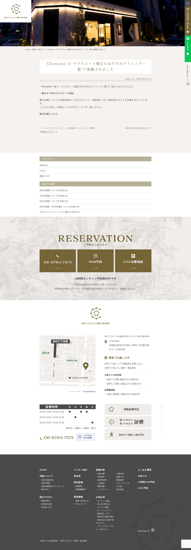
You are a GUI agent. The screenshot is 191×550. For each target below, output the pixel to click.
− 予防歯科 (100, 477)
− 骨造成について (103, 513)
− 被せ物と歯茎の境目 (105, 516)
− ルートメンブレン (104, 510)
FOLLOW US (143, 531)
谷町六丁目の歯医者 (49, 540)
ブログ (43, 170)
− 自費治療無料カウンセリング (52, 486)
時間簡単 (188, 20)
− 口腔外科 (119, 473)
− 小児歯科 (100, 483)
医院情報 (78, 497)
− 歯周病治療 (101, 480)
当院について (46, 476)
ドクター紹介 (81, 470)
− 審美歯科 (119, 480)
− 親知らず (119, 477)
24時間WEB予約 (146, 482)
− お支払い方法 (46, 507)
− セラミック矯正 (103, 501)
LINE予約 (143, 488)
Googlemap (89, 391)
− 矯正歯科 (119, 489)
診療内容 (100, 470)
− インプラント (102, 489)
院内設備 (78, 482)
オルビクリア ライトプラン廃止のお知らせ (60, 211)
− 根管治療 (100, 486)
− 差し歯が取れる (103, 504)
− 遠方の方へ (45, 489)
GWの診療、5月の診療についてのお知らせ (60, 206)
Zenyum (47, 86)
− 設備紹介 (78, 486)
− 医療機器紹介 (80, 489)
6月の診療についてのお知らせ (54, 201)
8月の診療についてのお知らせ (54, 190)
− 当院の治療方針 (47, 480)
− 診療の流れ (45, 501)
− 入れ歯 (118, 486)
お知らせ (129, 79)
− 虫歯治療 (100, 473)
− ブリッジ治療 (102, 507)
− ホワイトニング (122, 483)
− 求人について (80, 504)
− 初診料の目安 (46, 504)
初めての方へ (46, 497)
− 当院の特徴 (45, 483)
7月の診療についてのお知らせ (54, 195)
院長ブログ (45, 175)
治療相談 (188, 46)
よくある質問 (144, 470)
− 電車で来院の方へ (82, 501)
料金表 (77, 476)
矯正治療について (49, 113)
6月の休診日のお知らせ (137, 128)
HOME (43, 470)
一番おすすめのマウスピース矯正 (57, 93)
